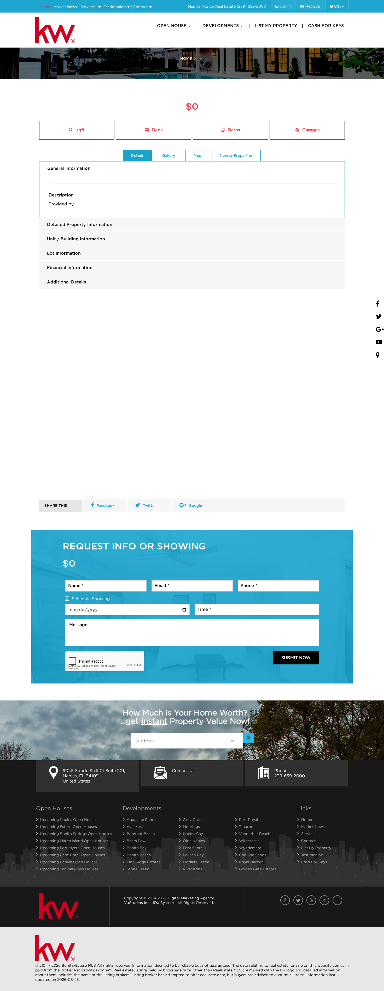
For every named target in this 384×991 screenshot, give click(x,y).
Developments (221, 26)
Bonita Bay (137, 848)
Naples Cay (193, 834)
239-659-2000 (289, 775)
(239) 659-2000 (251, 6)
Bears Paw (136, 841)
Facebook (105, 506)
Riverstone (192, 869)
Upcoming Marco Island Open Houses (74, 841)
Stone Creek (138, 869)
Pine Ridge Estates (143, 862)
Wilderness (249, 841)
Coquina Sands (252, 855)
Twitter (149, 506)
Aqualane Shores (142, 819)
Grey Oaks (192, 819)
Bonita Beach (139, 855)
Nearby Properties (236, 156)
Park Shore (193, 848)
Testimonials (115, 7)
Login (285, 6)
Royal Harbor (251, 862)
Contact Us (183, 770)
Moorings (191, 826)
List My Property (276, 26)
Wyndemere (250, 848)
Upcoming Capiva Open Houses (68, 862)
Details (137, 156)
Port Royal (248, 819)
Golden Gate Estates (257, 869)
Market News (65, 7)
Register (313, 6)
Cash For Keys (326, 26)
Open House (172, 26)
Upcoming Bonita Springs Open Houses (76, 834)
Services (88, 7)
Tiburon (246, 826)
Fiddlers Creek (196, 862)
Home (44, 7)
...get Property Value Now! (185, 716)
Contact (140, 7)
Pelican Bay (193, 855)
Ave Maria (135, 826)
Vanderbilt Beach (254, 834)
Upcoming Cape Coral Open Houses (72, 855)
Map (197, 156)
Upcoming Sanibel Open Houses (69, 869)
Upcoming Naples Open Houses (68, 819)
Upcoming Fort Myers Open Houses (72, 848)
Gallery (168, 156)
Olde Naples (194, 841)
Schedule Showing (91, 598)
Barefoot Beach (141, 834)
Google (195, 506)
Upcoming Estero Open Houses (68, 826)
